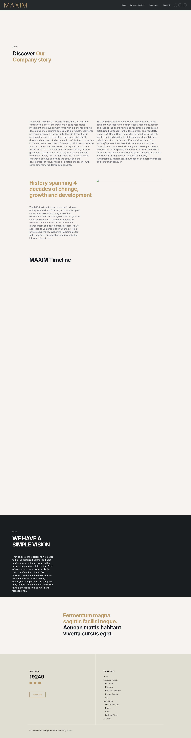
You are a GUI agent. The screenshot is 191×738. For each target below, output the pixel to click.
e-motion (70, 730)
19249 (36, 677)
